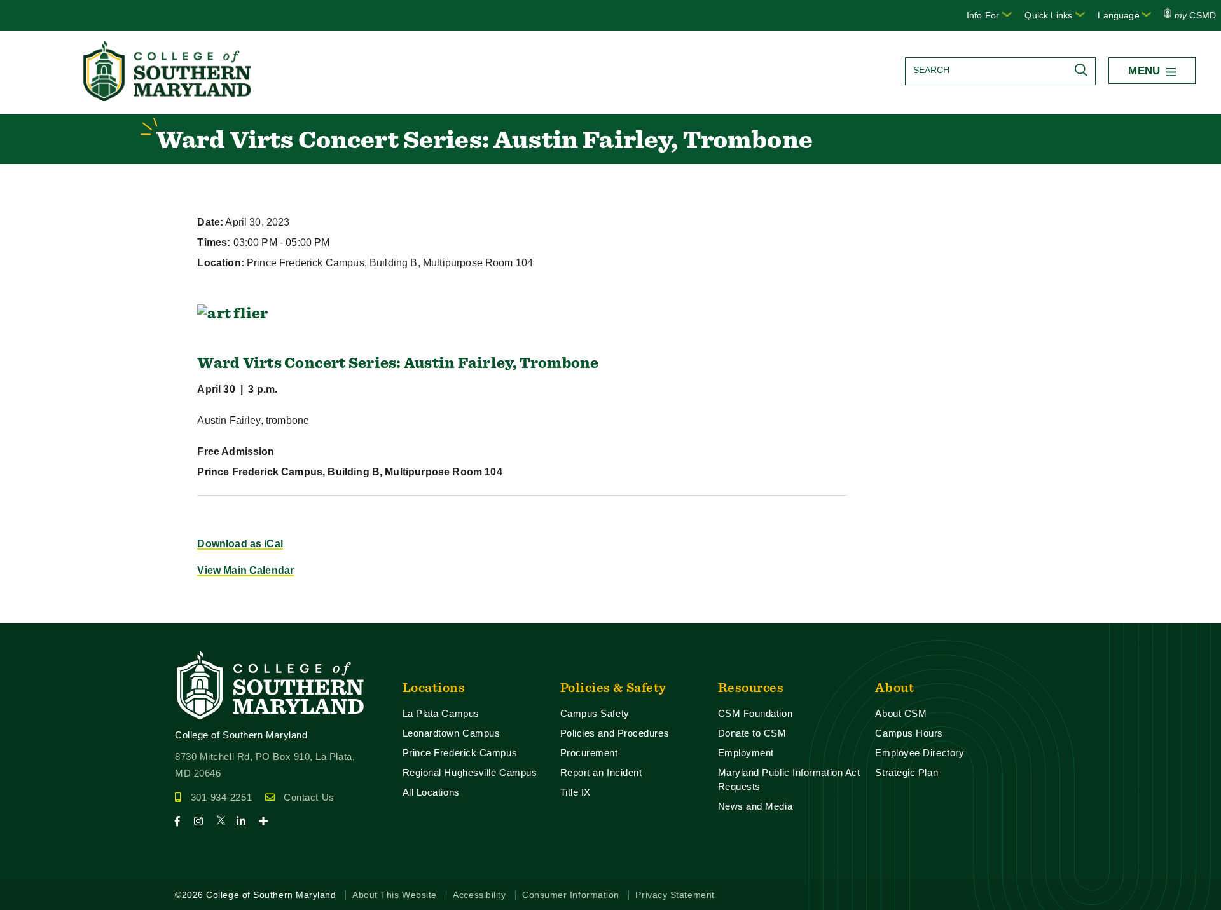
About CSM (901, 713)
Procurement (589, 752)
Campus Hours (909, 733)
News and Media (755, 806)
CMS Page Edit (35, 613)
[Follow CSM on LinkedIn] (246, 821)
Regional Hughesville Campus (470, 772)
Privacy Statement (674, 895)
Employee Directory (919, 752)
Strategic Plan (906, 772)
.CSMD (1195, 15)
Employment (746, 752)
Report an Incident (601, 772)
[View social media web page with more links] (267, 821)
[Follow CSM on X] (224, 821)
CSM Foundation (755, 713)
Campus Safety (595, 713)
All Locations (431, 792)
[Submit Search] (1084, 70)
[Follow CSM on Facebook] (183, 821)
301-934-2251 (221, 797)
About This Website (394, 895)
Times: (213, 242)
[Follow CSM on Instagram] (204, 821)
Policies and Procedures (615, 733)
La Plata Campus (441, 713)
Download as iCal (240, 543)
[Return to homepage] (168, 97)
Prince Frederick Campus (460, 752)
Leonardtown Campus (451, 733)
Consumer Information (570, 895)
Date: (210, 222)
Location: (220, 262)
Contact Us (309, 797)
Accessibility (479, 895)
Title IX (575, 792)
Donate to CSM (752, 733)
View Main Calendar (245, 570)
